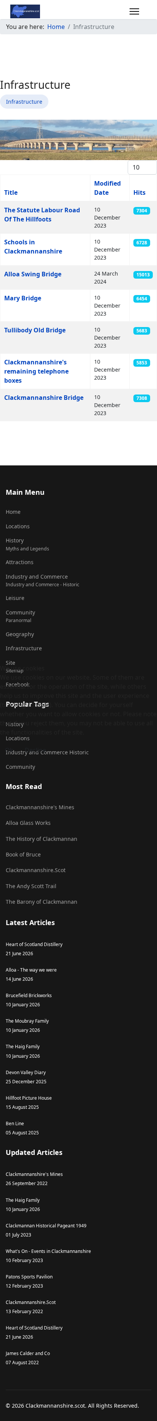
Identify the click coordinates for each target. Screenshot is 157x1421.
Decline (35, 750)
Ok (9, 750)
